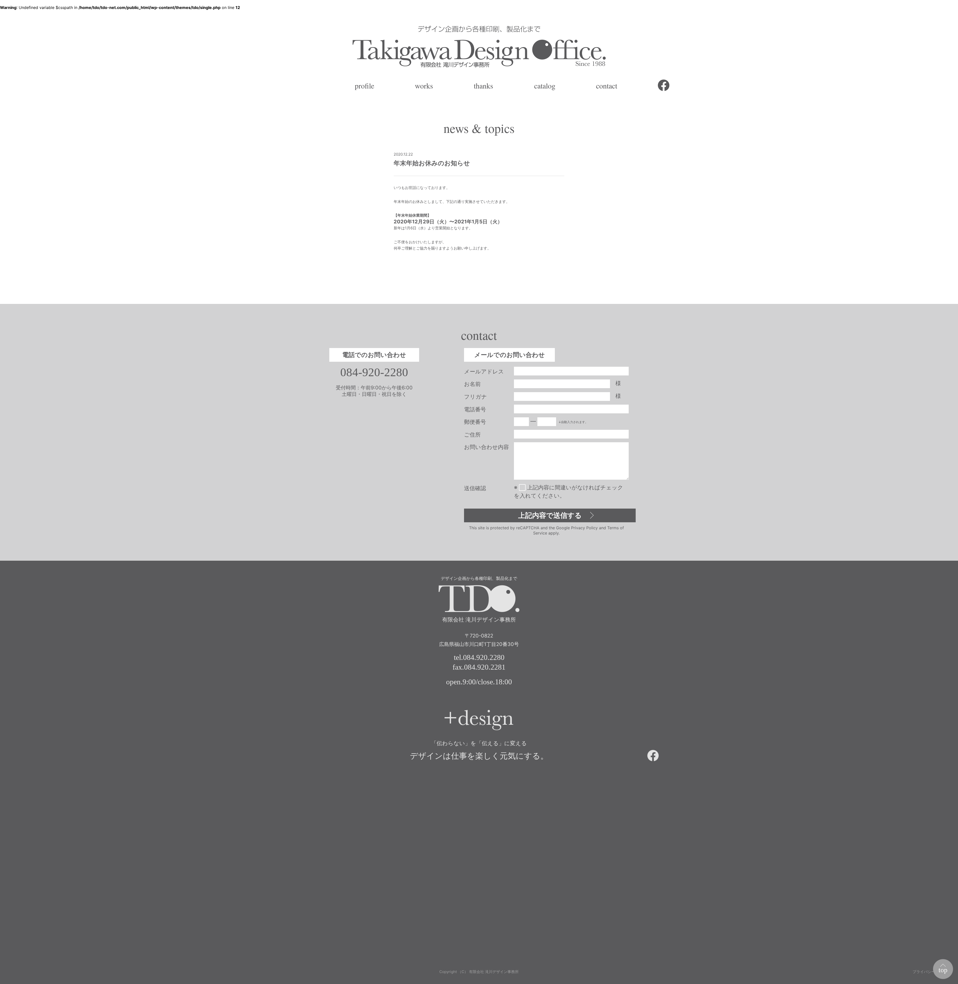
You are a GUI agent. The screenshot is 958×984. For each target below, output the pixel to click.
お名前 (472, 384)
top (943, 970)
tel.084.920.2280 (479, 657)
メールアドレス (484, 371)
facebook (663, 85)
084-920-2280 (374, 372)
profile (364, 85)
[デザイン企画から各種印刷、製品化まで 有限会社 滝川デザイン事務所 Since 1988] (479, 46)
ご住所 (472, 434)
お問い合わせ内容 (486, 447)
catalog (544, 85)
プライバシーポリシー (931, 971)
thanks (483, 85)
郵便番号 (475, 422)
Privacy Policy (584, 527)
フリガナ (475, 396)
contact (606, 85)
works (424, 85)
